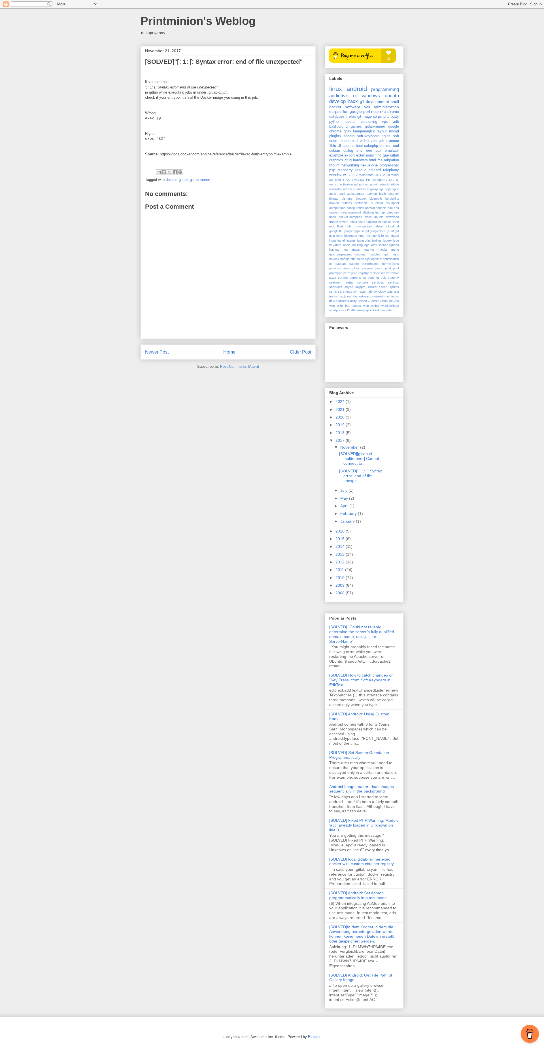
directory (393, 212)
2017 (340, 440)
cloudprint (392, 203)
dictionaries (371, 212)
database (336, 117)
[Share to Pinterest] (180, 172)
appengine (392, 189)
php (386, 117)
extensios (385, 221)
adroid (347, 189)
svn (367, 107)
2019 (340, 424)
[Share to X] (169, 172)
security (393, 277)
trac (387, 296)
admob (384, 184)
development (377, 101)
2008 (340, 593)
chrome (393, 112)
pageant (341, 263)
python (334, 122)
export (350, 155)
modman (360, 254)
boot (359, 146)
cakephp (371, 146)
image (395, 235)
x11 (347, 310)
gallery (378, 226)
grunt (390, 231)
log (346, 249)
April (344, 506)
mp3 (385, 254)
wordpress (336, 310)
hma (361, 235)
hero (339, 235)
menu (395, 249)
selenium (335, 282)
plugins (335, 136)
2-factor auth (365, 175)
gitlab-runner (200, 180)
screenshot (371, 277)
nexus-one (369, 165)
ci (372, 203)
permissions (390, 263)
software (352, 107)
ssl (340, 291)
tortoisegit (376, 296)
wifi (381, 141)
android (357, 88)
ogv (367, 259)
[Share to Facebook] (175, 172)
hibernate (350, 235)
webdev (335, 175)
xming (360, 310)
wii (345, 175)
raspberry (345, 170)
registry (363, 273)
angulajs (372, 189)
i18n (381, 235)
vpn (374, 141)
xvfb (378, 310)
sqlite (386, 136)
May (344, 498)
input (332, 240)
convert (385, 146)
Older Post (300, 352)
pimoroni (335, 268)
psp (332, 170)
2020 (340, 417)
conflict (370, 208)
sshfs (333, 291)
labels (346, 245)
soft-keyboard (368, 136)
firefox (351, 117)
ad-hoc (364, 184)
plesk (346, 268)
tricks (395, 296)
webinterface (390, 305)
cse (390, 208)
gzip (332, 235)
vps (385, 122)
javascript (364, 240)
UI (339, 146)
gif (397, 226)
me (379, 160)
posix (379, 268)
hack (353, 101)
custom (334, 212)
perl (366, 111)
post (388, 268)
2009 (340, 585)
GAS (346, 179)
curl (396, 146)
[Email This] (159, 172)
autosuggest (355, 193)
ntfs (353, 259)
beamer (393, 193)
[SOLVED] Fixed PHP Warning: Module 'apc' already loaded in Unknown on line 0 (364, 825)
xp (367, 310)
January (348, 521)
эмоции (392, 141)
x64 (353, 310)
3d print (335, 179)
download (392, 217)
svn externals (362, 291)
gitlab (183, 180)
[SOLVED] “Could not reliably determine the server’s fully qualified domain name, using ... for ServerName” (361, 634)
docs (368, 217)
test (396, 291)
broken (334, 203)
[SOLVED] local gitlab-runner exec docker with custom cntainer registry (361, 861)
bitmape (347, 198)
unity (353, 301)
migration (391, 160)
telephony (391, 170)
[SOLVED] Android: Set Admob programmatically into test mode (358, 895)
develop (337, 101)
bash (382, 193)
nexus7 (334, 259)
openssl (376, 259)
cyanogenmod (351, 212)
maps (356, 249)
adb (396, 122)
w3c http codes (349, 305)
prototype (335, 273)
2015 (340, 538)
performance (370, 263)
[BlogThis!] (164, 172)
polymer (367, 268)
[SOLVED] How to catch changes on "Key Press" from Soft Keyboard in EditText (361, 680)
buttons (347, 203)
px (345, 273)
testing (333, 296)
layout (382, 131)
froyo (357, 226)
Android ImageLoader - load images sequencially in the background (361, 789)
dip (383, 212)
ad (356, 184)
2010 (340, 577)
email (353, 221)
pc (380, 117)
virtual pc (386, 301)
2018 (340, 432)
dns (359, 151)
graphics (336, 160)
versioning (368, 122)
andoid (361, 189)
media (383, 249)
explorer (371, 221)
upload (362, 301)
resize (385, 273)
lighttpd (394, 245)
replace (375, 273)
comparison (337, 208)
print (396, 268)
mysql (394, 131)
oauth (360, 259)
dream (333, 221)
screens (355, 277)
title (354, 296)
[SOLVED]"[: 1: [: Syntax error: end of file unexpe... (360, 476)
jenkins (377, 240)
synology (379, 291)
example (336, 155)
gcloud (389, 226)
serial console (357, 282)
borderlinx (392, 198)
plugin (356, 268)
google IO (336, 231)
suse (333, 141)
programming (385, 89)
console (381, 208)
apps (332, 193)
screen (343, 277)
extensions (365, 155)
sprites (394, 287)
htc (368, 235)
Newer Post (157, 352)
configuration (355, 208)
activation (346, 184)
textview (345, 296)
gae (386, 155)
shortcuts (335, 287)
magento (370, 117)
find (378, 155)
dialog (348, 151)
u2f (335, 301)
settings (393, 282)
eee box (373, 151)
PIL (368, 179)
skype (349, 287)
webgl (375, 305)
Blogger (314, 1037)
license (383, 245)
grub (347, 131)
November (350, 447)
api (381, 189)
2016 (340, 531)
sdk (383, 277)
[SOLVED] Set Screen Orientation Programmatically (359, 755)
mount (334, 165)
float (340, 226)
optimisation (391, 259)
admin (374, 184)
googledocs (378, 231)
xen (351, 175)
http (374, 235)
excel (361, 221)
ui (355, 95)
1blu (332, 146)
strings (347, 291)
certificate (361, 203)
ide (387, 235)
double (378, 217)
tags (390, 291)
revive (394, 273)
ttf (330, 301)
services (378, 282)
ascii (342, 193)
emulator (392, 151)
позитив (378, 111)
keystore (335, 245)
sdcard (348, 136)
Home (229, 352)
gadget (367, 226)
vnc (396, 301)
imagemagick (364, 131)
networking (350, 165)
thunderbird (348, 141)
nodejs (344, 259)
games (356, 126)
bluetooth (375, 198)
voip (332, 305)
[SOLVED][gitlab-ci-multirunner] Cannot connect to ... (359, 458)
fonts (348, 226)
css (396, 208)
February (349, 513)
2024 (340, 401)
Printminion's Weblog (198, 21)
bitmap (333, 198)
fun (345, 111)
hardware (360, 160)
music (395, 254)
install (341, 240)
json (396, 240)
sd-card (375, 170)
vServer (373, 301)
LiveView (358, 179)
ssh (396, 136)
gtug (348, 160)
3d (383, 175)
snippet (360, 287)
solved (372, 287)
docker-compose (350, 217)
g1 (362, 101)
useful (350, 122)
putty (395, 117)
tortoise (363, 296)
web (366, 305)
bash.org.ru (338, 126)
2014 (340, 546)
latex (374, 245)
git (359, 117)
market (369, 249)
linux (335, 88)
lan (354, 245)
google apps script (356, 231)
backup (372, 193)
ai (354, 189)
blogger (361, 198)
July (344, 490)
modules (374, 254)
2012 (340, 562)
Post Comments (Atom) (239, 366)
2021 (340, 409)
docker (171, 180)
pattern (354, 263)
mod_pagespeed (340, 254)
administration (386, 107)
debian (334, 151)
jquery (387, 240)
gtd (397, 231)
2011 (378, 175)
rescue (360, 170)
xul (372, 310)
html (372, 160)
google (356, 111)
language (363, 245)
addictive (338, 95)
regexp (352, 273)
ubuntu (392, 95)
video (364, 141)
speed (383, 287)
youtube (386, 310)
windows (371, 95)
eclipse (335, 111)
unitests (343, 301)
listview (334, 249)
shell (395, 101)
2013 (340, 554)
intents (351, 240)
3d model (392, 175)
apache (348, 146)
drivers (343, 221)
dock (332, 217)
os (331, 263)
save (332, 277)
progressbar (389, 165)
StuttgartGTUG (383, 179)
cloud (379, 203)
